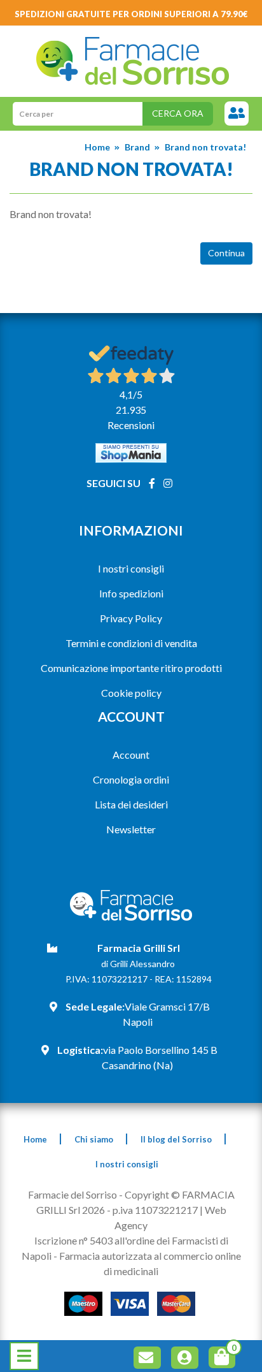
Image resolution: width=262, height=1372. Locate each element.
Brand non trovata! (205, 147)
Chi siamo (93, 1139)
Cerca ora (177, 113)
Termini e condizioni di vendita (131, 643)
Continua (226, 252)
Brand (137, 147)
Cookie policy (131, 693)
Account (131, 754)
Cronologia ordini (131, 779)
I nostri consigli (131, 568)
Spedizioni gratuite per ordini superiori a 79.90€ (131, 14)
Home (97, 147)
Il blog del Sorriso (176, 1139)
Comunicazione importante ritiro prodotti (131, 668)
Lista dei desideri (131, 804)
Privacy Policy (131, 618)
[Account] (187, 1359)
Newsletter (131, 829)
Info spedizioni (131, 593)
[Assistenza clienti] (236, 114)
